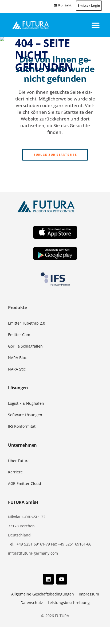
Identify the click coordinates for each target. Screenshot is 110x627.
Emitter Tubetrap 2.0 (26, 323)
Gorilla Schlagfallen (25, 346)
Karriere (15, 471)
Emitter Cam (19, 334)
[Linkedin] (48, 579)
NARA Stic (17, 369)
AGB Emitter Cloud (24, 483)
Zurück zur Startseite (55, 155)
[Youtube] (61, 579)
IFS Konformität (22, 426)
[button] (95, 25)
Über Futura (19, 460)
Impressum (89, 594)
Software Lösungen (25, 414)
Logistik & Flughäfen (26, 403)
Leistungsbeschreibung (69, 602)
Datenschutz (32, 602)
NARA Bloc (17, 357)
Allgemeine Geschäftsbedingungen (42, 594)
